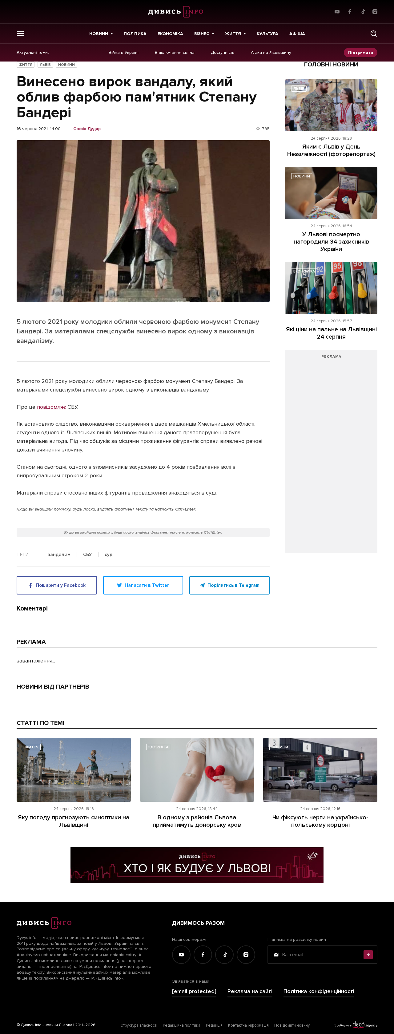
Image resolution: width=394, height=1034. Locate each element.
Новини (98, 33)
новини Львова (58, 1025)
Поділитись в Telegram (233, 585)
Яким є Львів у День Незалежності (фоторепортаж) (331, 150)
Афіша (297, 33)
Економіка (170, 33)
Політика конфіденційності (318, 991)
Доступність (223, 52)
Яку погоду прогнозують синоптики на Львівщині (73, 821)
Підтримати (360, 52)
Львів (45, 64)
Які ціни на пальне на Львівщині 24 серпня (331, 333)
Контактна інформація (248, 1025)
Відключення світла (175, 52)
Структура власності (138, 1025)
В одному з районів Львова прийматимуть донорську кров (197, 821)
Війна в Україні (124, 52)
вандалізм (58, 554)
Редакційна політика (181, 1025)
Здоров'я (158, 747)
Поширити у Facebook (61, 585)
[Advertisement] (331, 454)
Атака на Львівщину (271, 52)
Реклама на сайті (249, 991)
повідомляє (51, 407)
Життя (233, 33)
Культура (267, 33)
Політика (135, 33)
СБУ (87, 554)
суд (109, 554)
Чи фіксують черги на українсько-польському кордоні (320, 821)
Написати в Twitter (147, 585)
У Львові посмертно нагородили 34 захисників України (331, 242)
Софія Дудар (87, 129)
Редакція (214, 1025)
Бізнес (201, 33)
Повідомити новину (292, 1025)
